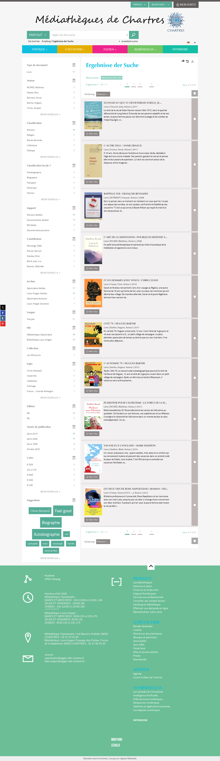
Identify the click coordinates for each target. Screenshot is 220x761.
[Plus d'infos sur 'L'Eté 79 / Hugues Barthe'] (93, 334)
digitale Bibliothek (128, 758)
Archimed (103, 758)
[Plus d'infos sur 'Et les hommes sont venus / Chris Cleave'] (93, 293)
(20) (49, 558)
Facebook (50, 575)
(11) (49, 272)
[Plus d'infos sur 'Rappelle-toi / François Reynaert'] (93, 206)
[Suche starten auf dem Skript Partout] (134, 35)
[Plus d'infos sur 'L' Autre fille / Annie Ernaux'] (93, 160)
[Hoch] (151, 566)
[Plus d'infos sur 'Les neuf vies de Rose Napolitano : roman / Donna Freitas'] (93, 501)
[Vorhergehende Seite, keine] (121, 84)
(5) (49, 199)
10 (183, 85)
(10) (49, 156)
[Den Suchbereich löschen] (127, 35)
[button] (51, 72)
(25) (49, 114)
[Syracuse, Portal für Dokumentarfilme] (110, 22)
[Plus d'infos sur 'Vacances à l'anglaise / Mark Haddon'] (93, 458)
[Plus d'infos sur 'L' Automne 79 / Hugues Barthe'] (93, 374)
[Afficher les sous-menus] (145, 5)
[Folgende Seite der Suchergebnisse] (158, 84)
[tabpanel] (110, 310)
